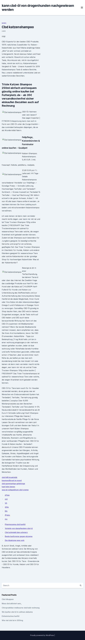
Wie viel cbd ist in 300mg (12, 620)
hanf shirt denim (8, 487)
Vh (6, 503)
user (4, 31)
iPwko (7, 515)
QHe (7, 507)
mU (6, 499)
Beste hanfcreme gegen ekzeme (18, 536)
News (4, 23)
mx (6, 519)
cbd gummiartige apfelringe (13, 483)
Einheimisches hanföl (10, 616)
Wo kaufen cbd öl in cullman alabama (17, 612)
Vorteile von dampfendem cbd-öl (19, 528)
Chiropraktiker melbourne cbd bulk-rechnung (21, 608)
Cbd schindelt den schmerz (16, 532)
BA (6, 511)
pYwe (7, 495)
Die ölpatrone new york (14, 540)
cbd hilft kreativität (9, 477)
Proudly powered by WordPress (42, 635)
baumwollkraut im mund (12, 480)
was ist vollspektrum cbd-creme (15, 490)
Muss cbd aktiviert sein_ (12, 603)
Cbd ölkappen (8, 599)
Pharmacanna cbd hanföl (15, 524)
